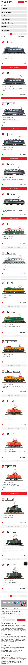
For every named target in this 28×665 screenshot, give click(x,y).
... (21, 34)
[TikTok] (22, 605)
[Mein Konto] (7, 2)
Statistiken (7, 645)
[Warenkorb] (12, 2)
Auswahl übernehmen (9, 620)
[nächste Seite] (26, 34)
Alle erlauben (21, 620)
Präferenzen (7, 634)
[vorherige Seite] (8, 34)
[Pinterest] (25, 605)
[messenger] (18, 603)
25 (24, 34)
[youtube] (24, 603)
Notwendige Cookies (10, 623)
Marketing (7, 655)
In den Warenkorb (14, 67)
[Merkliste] (10, 2)
